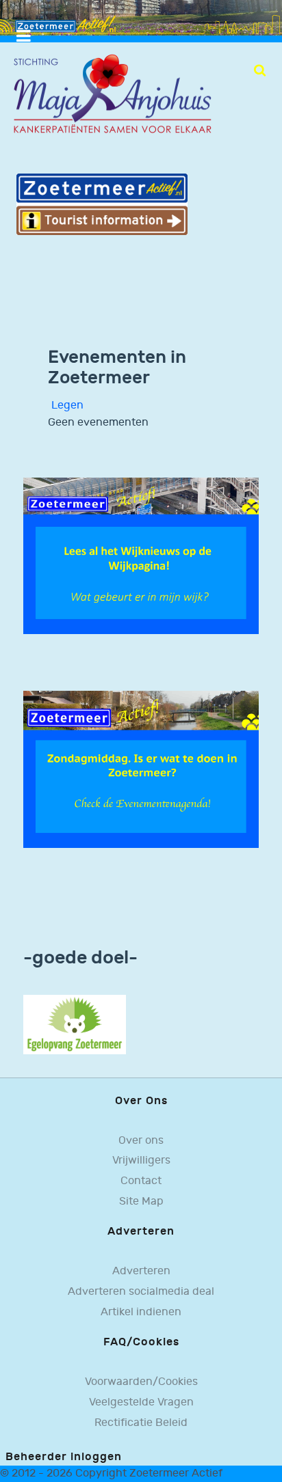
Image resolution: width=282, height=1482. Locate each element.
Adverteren (141, 1271)
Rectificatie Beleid (141, 1422)
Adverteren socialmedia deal (141, 1291)
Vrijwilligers (141, 1160)
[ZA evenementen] (141, 769)
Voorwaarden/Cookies (141, 1381)
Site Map (141, 1201)
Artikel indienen (141, 1312)
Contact (141, 1181)
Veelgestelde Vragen (141, 1402)
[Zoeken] (260, 70)
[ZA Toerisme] (102, 203)
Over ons (141, 1140)
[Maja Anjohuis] (112, 93)
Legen (67, 405)
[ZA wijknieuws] (141, 555)
